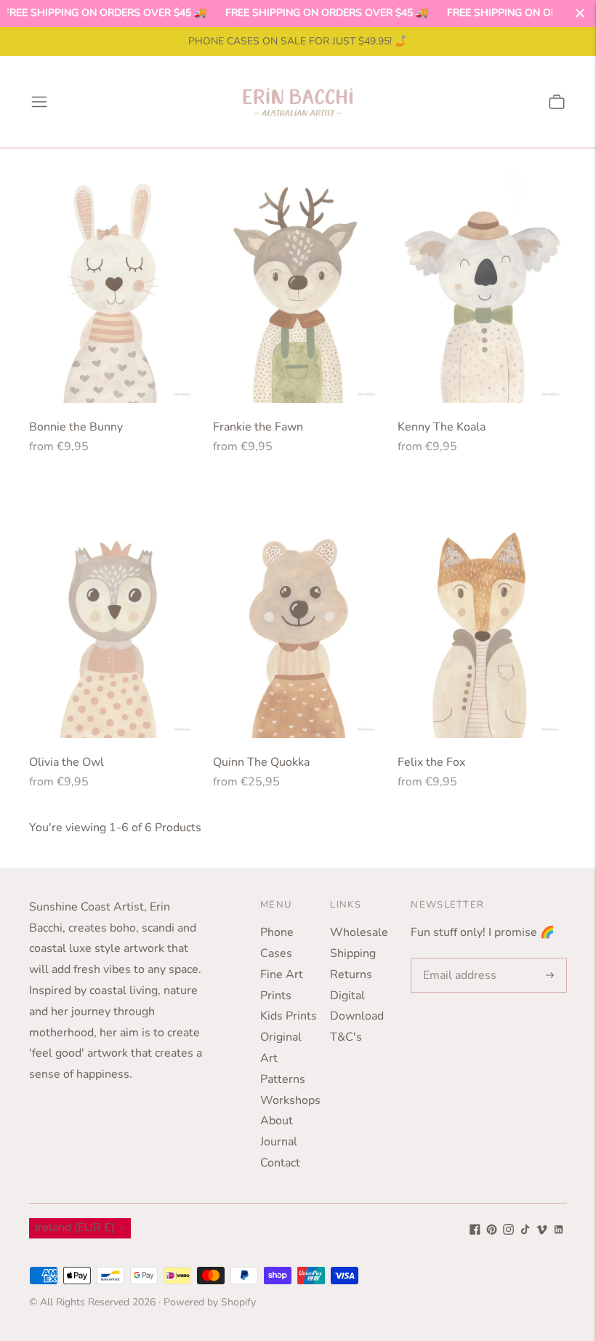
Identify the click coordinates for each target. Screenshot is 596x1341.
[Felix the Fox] (482, 618)
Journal (278, 1142)
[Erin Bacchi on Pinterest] (491, 1231)
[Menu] (39, 102)
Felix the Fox (431, 762)
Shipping (353, 953)
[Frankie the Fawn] (297, 283)
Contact (280, 1163)
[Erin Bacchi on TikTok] (525, 1231)
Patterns (282, 1079)
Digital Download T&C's (357, 1017)
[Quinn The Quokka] (297, 618)
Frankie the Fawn (258, 427)
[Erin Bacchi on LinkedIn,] (558, 1231)
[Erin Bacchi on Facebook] (475, 1231)
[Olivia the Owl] (113, 618)
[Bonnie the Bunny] (113, 283)
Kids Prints (288, 1016)
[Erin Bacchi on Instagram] (508, 1231)
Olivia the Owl (66, 762)
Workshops (290, 1100)
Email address (456, 959)
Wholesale (359, 932)
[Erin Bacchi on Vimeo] (541, 1231)
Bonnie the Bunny (76, 427)
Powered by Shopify (210, 1302)
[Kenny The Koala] (482, 283)
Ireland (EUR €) (75, 1228)
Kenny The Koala (442, 427)
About (276, 1121)
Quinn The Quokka (261, 762)
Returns (351, 974)
